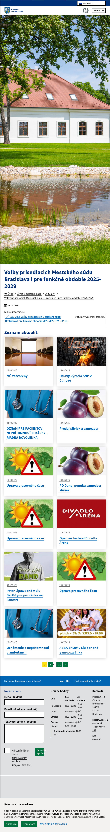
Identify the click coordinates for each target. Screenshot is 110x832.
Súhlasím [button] (11, 824)
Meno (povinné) (13, 697)
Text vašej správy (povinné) (20, 721)
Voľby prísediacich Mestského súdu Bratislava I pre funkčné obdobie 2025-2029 (49, 298)
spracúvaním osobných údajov (19, 761)
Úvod (10, 293)
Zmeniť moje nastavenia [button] (53, 823)
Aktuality (50, 293)
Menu (97, 10)
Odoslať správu (40, 752)
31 (59, 664)
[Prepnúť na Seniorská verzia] (86, 10)
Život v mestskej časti (29, 293)
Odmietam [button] (29, 824)
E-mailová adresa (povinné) (20, 709)
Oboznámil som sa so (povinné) (22, 758)
